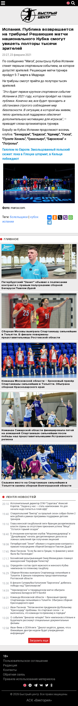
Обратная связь (14, 674)
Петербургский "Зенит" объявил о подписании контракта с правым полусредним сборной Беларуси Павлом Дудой (42, 545)
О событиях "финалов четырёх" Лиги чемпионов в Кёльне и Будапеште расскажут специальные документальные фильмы (42, 620)
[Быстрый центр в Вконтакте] (41, 685)
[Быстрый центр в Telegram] (35, 685)
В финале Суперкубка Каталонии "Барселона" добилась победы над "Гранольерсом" (40, 584)
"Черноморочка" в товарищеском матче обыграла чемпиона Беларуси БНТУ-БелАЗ (37, 591)
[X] (60, 217)
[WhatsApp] (70, 217)
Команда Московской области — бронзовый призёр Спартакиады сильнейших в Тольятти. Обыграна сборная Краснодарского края (41, 600)
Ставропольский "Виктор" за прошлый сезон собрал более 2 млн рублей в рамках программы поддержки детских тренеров (43, 516)
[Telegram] (49, 222)
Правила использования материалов (29, 679)
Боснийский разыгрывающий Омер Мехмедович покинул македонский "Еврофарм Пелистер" (41, 559)
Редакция (10, 665)
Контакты (10, 670)
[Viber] (65, 217)
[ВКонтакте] (49, 217)
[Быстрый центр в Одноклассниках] (51, 685)
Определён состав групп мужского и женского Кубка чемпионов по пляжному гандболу (39, 567)
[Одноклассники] (54, 217)
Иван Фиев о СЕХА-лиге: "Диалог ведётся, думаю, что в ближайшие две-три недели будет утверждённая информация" (40, 630)
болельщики (19, 217)
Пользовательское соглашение (25, 661)
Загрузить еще (39, 640)
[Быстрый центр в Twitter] (46, 685)
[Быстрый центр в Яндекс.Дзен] (30, 685)
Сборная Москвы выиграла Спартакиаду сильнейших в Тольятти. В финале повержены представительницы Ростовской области (40, 575)
